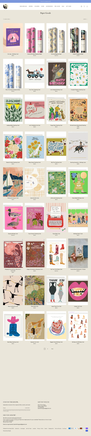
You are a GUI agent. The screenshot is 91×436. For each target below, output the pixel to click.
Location (34, 428)
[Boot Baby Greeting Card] (13, 326)
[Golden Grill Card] (78, 290)
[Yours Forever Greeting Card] (35, 217)
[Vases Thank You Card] (56, 290)
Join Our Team (29, 428)
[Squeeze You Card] (35, 326)
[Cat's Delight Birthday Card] (56, 73)
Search (46, 428)
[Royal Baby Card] (56, 217)
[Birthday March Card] (78, 217)
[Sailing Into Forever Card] (13, 182)
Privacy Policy (24, 410)
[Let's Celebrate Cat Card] (35, 109)
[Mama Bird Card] (35, 290)
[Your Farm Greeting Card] (35, 73)
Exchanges (22, 428)
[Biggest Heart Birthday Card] (56, 326)
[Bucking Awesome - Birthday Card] (78, 146)
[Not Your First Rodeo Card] (56, 253)
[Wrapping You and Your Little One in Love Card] (13, 253)
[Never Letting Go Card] (13, 290)
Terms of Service (58, 428)
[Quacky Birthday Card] (13, 217)
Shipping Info (51, 428)
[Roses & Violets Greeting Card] (13, 146)
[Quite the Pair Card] (35, 182)
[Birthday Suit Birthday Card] (78, 326)
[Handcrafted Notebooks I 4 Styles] (78, 253)
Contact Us (17, 428)
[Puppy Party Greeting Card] (56, 109)
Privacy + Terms (40, 428)
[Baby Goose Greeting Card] (35, 146)
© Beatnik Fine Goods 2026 (8, 428)
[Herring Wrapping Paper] (56, 38)
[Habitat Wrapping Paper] (78, 38)
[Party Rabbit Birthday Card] (78, 182)
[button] (31, 6)
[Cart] (87, 6)
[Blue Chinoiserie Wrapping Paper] (13, 73)
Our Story (64, 428)
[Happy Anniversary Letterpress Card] (35, 253)
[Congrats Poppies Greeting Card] (78, 73)
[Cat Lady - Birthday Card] (13, 38)
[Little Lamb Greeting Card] (56, 182)
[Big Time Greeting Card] (56, 146)
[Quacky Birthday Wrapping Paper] (35, 38)
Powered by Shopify (7, 430)
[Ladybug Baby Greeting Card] (13, 109)
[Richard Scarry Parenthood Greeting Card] (78, 109)
